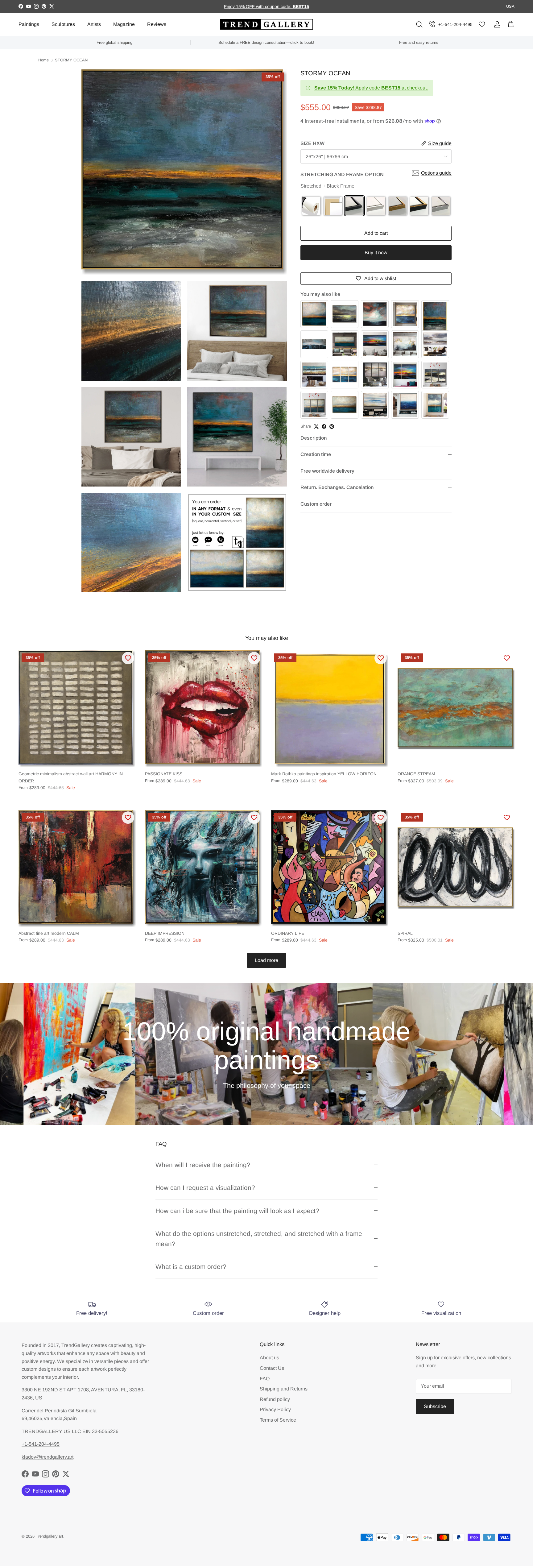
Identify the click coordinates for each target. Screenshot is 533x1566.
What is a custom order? (190, 1266)
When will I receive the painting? (202, 1164)
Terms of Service (278, 1420)
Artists (94, 24)
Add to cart (376, 233)
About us (269, 1357)
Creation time (315, 454)
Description (313, 438)
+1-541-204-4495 (455, 24)
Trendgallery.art (49, 1536)
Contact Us (272, 1368)
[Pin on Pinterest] (331, 426)
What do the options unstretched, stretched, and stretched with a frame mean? (258, 1238)
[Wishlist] (482, 24)
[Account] (496, 24)
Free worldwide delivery (327, 471)
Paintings (29, 24)
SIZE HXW (312, 143)
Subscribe (435, 1406)
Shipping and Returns (284, 1388)
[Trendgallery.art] (266, 24)
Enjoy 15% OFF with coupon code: (258, 6)
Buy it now (376, 252)
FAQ (265, 1378)
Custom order (316, 503)
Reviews (156, 24)
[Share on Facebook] (324, 426)
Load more (266, 960)
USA (510, 6)
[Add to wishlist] (128, 658)
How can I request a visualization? (205, 1187)
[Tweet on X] (316, 426)
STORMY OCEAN (71, 60)
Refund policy (275, 1399)
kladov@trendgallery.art (47, 1457)
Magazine (124, 24)
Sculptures (63, 24)
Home (43, 60)
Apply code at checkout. (371, 87)
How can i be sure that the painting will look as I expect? (237, 1210)
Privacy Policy (275, 1409)
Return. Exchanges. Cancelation (337, 487)
